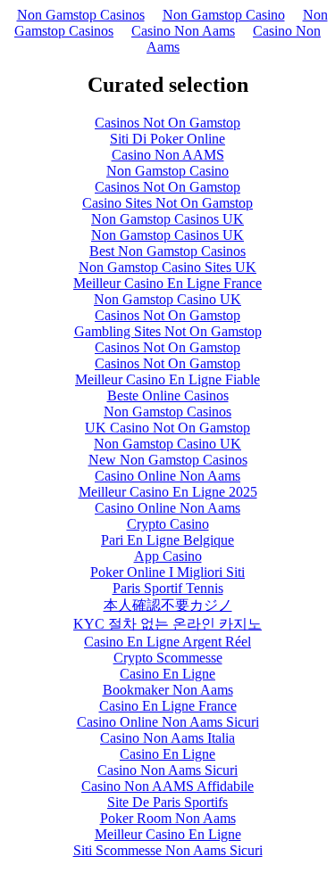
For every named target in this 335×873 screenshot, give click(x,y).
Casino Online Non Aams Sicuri (168, 721)
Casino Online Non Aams (167, 475)
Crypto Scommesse (167, 657)
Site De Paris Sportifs (167, 802)
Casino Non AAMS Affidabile (167, 786)
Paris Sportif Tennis (168, 588)
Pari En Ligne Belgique (167, 540)
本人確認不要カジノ (168, 605)
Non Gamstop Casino (224, 14)
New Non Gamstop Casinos (167, 459)
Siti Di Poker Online (167, 138)
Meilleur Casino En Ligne (168, 834)
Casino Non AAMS (168, 154)
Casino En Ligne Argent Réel (167, 641)
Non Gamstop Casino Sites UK (167, 267)
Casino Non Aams (183, 30)
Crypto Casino (168, 523)
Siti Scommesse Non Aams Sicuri (168, 850)
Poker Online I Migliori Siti (167, 572)
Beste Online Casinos (168, 395)
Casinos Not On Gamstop (167, 122)
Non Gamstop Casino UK (167, 299)
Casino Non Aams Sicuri (167, 770)
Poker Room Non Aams (168, 818)
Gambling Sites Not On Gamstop (168, 331)
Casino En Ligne (167, 673)
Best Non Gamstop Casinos (167, 251)
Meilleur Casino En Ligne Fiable (167, 379)
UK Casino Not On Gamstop (167, 427)
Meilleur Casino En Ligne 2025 (168, 491)
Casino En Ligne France (168, 705)
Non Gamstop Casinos (81, 14)
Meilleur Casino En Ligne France (167, 283)
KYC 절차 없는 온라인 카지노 (167, 623)
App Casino (168, 556)
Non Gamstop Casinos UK (167, 218)
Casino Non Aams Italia (167, 737)
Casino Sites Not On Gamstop (167, 202)
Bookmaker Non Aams (168, 689)
